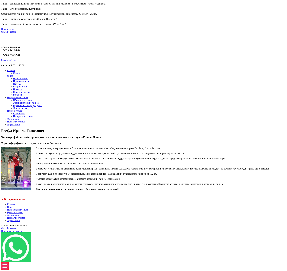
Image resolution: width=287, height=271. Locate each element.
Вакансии (18, 94)
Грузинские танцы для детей (27, 105)
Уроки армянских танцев (26, 103)
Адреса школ (13, 124)
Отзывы (17, 84)
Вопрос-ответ (20, 86)
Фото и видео (14, 119)
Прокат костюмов (16, 121)
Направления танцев (17, 97)
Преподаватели (21, 81)
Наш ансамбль (20, 78)
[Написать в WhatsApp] (16, 261)
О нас (10, 76)
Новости (17, 89)
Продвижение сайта (11, 231)
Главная (11, 70)
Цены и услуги (15, 111)
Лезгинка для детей (23, 108)
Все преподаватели (14, 199)
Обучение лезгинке (23, 100)
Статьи (16, 73)
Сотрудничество (21, 92)
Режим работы (8, 60)
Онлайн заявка (8, 32)
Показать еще (8, 29)
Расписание (19, 113)
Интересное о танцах (24, 116)
